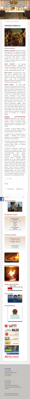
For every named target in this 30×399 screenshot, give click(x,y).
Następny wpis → (19, 188)
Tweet (6, 183)
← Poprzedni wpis (10, 188)
